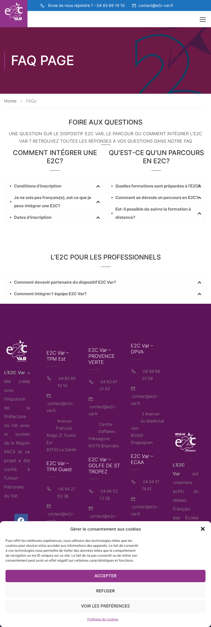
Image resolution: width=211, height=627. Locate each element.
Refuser (105, 590)
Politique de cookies (102, 619)
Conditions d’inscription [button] (37, 186)
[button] (203, 529)
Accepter (105, 575)
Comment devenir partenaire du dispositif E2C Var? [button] (65, 282)
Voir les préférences (105, 606)
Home (10, 101)
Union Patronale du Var (14, 486)
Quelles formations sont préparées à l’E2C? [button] (157, 186)
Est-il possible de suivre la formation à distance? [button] (153, 213)
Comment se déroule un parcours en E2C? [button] (156, 197)
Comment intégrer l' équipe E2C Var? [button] (50, 293)
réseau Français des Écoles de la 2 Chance (186, 517)
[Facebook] (21, 520)
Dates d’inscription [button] (32, 217)
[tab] (55, 186)
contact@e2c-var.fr (155, 5)
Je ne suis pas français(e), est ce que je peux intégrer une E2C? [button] (52, 201)
